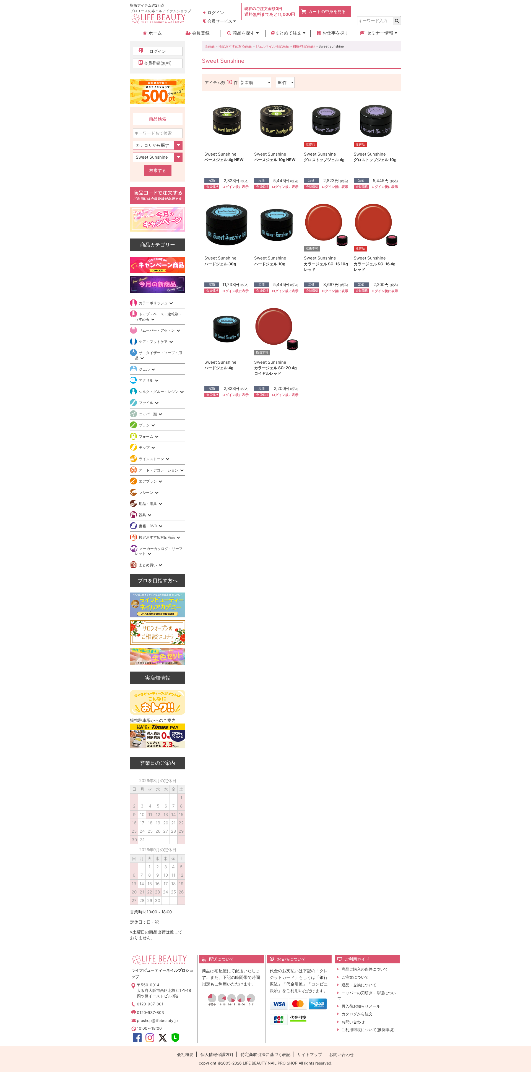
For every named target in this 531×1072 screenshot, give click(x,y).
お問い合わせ (353, 1021)
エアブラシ (148, 481)
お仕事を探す (335, 33)
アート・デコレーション (159, 470)
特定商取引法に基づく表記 (265, 1054)
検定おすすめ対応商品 (235, 46)
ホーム (154, 33)
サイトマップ (309, 1054)
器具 (143, 515)
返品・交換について (359, 984)
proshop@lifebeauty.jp (157, 1020)
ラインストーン (152, 459)
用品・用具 (148, 503)
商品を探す (243, 33)
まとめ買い (148, 565)
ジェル (145, 369)
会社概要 (185, 1054)
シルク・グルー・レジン (159, 391)
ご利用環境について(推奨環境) (368, 1029)
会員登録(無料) (157, 63)
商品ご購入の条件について (365, 969)
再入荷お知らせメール (361, 1006)
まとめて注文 (289, 33)
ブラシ (145, 425)
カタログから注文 (357, 1013)
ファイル (146, 402)
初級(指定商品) (304, 46)
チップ (145, 447)
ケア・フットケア (154, 341)
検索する (157, 170)
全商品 (210, 46)
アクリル (146, 380)
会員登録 (200, 33)
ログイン (215, 12)
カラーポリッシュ (154, 303)
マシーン (146, 492)
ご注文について (355, 977)
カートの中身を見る (327, 11)
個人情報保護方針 (217, 1054)
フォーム (146, 436)
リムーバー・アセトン (157, 330)
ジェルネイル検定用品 (272, 46)
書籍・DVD (148, 526)
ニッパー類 (148, 414)
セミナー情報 (380, 33)
